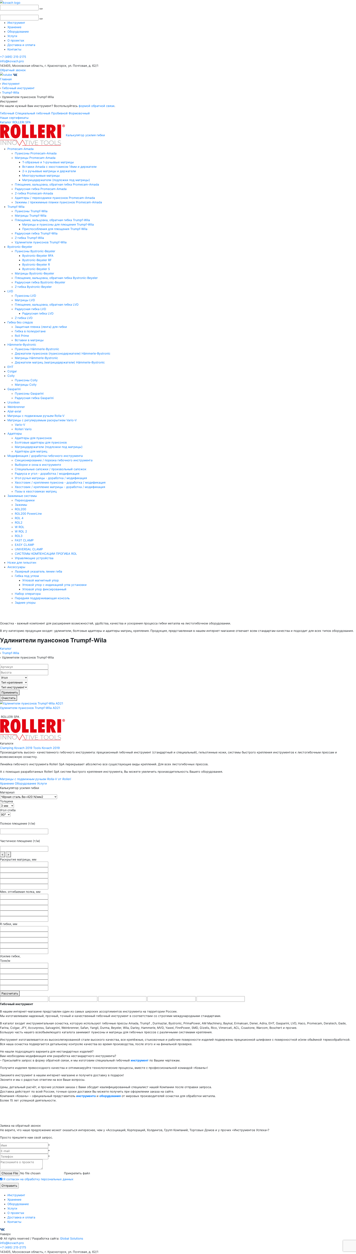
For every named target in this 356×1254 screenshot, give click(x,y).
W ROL (19, 527)
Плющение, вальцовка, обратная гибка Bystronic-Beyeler (56, 278)
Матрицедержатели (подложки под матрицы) (56, 180)
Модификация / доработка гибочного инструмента (45, 456)
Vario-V (20, 424)
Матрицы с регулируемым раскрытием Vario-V (42, 420)
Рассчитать (9, 993)
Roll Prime (22, 336)
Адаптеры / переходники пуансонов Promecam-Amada (55, 198)
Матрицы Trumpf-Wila (30, 215)
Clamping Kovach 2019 (16, 748)
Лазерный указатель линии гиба (38, 571)
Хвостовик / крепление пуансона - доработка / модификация (60, 482)
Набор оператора (28, 593)
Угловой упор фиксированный (44, 589)
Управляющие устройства (34, 558)
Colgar (12, 371)
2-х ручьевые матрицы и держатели (49, 171)
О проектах (15, 40)
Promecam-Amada (20, 149)
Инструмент (16, 22)
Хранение (14, 27)
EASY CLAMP (24, 545)
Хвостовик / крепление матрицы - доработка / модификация (60, 487)
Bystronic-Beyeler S (36, 269)
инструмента (86, 1096)
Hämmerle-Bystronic (21, 344)
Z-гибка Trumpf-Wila (29, 238)
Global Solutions (71, 1238)
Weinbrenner (16, 407)
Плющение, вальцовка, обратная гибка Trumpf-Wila (52, 220)
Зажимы (21, 505)
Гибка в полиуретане (30, 331)
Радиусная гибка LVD (30, 309)
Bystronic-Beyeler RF (37, 260)
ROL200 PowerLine (28, 513)
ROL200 (20, 509)
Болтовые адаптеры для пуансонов (41, 442)
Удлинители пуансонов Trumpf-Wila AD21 (30, 708)
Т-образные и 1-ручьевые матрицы (48, 162)
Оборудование (18, 31)
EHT (10, 367)
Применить (9, 692)
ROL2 (18, 522)
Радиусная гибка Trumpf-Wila (36, 233)
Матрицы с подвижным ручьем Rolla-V (36, 416)
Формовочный (79, 113)
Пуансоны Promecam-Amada (36, 153)
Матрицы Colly (26, 384)
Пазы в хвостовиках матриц (36, 491)
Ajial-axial (14, 411)
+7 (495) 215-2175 (13, 57)
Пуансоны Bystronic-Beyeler (35, 251)
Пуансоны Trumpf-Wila (31, 211)
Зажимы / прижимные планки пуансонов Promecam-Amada (58, 202)
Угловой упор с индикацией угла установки (54, 585)
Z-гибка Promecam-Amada (34, 193)
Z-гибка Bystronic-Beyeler (33, 287)
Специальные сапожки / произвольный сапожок (50, 469)
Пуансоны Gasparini (29, 393)
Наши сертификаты (14, 118)
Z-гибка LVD (24, 318)
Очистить (8, 698)
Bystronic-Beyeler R (36, 264)
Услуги (12, 36)
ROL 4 (19, 518)
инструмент (140, 1060)
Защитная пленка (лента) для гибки (41, 327)
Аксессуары (16, 567)
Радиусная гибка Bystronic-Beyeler (40, 282)
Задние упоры (25, 602)
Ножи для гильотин (21, 562)
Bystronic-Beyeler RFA (37, 255)
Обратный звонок (13, 70)
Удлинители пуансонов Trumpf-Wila (41, 242)
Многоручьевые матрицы (41, 175)
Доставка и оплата (21, 45)
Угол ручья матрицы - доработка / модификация (51, 478)
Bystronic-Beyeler (19, 247)
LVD (10, 291)
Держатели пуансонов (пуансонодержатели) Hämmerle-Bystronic (62, 353)
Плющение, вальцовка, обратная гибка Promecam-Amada (57, 184)
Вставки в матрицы (29, 340)
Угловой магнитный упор (40, 580)
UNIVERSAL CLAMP (29, 549)
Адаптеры (14, 433)
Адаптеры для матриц (31, 451)
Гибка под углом (27, 576)
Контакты (14, 49)
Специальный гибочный (32, 113)
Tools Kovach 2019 (46, 748)
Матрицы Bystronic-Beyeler (34, 273)
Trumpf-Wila (15, 207)
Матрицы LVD (25, 300)
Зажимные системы (22, 496)
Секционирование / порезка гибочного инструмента (54, 460)
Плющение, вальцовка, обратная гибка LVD (47, 304)
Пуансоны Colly (26, 380)
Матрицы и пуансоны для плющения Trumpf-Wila (58, 224)
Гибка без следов (20, 322)
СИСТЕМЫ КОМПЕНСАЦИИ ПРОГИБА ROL (46, 553)
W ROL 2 (21, 531)
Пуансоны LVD (25, 295)
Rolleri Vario (23, 429)
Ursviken (13, 402)
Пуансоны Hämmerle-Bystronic (37, 349)
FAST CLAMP (24, 540)
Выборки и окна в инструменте (38, 464)
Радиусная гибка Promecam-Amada (41, 189)
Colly (11, 376)
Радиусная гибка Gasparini (34, 398)
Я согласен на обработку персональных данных (38, 1179)
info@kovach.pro (12, 61)
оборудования (110, 1096)
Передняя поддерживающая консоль (42, 598)
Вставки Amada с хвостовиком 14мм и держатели (59, 166)
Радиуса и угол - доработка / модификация (47, 473)
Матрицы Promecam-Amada (35, 158)
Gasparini (14, 389)
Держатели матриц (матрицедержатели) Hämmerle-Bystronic (60, 362)
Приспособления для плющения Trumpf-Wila (54, 229)
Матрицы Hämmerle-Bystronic (36, 358)
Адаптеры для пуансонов (33, 438)
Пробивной (59, 113)
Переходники (25, 500)
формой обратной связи (96, 106)
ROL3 (18, 536)
